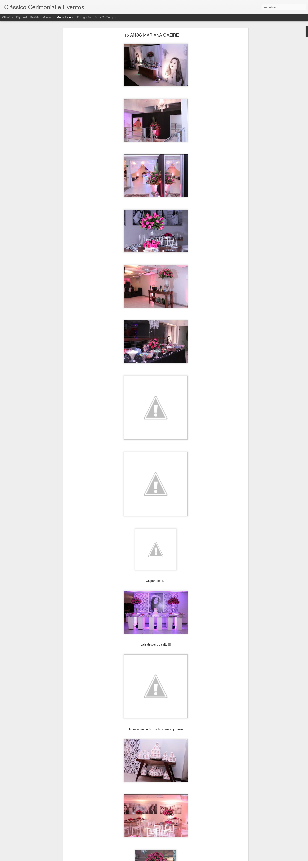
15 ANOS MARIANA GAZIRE (151, 35)
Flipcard (21, 17)
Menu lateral (65, 17)
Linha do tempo (105, 17)
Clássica (7, 17)
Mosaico (48, 17)
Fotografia (84, 17)
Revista (35, 17)
